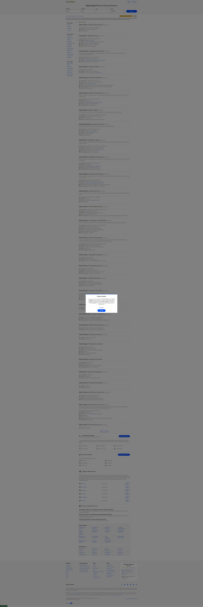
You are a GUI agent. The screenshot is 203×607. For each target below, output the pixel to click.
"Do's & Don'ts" (93, 303)
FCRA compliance (105, 301)
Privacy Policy (105, 299)
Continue (101, 310)
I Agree (102, 307)
